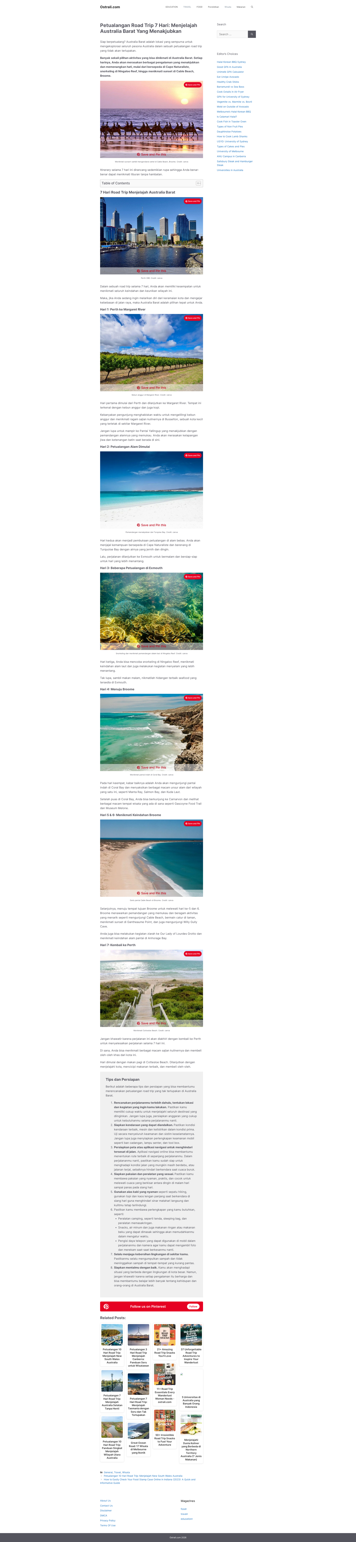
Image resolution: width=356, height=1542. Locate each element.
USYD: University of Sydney (232, 141)
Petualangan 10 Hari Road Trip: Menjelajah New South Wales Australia (143, 1475)
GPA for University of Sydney (233, 96)
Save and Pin (194, 85)
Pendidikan (213, 7)
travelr (184, 1514)
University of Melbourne (230, 151)
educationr (187, 1518)
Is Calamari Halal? (227, 116)
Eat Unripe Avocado (228, 76)
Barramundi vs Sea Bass (230, 86)
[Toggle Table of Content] (197, 183)
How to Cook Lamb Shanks (232, 136)
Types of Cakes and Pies (231, 146)
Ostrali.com (110, 7)
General (108, 1472)
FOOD (199, 7)
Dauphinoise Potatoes (229, 131)
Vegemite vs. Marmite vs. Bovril (234, 101)
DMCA (103, 1515)
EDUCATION (172, 7)
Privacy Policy (107, 1520)
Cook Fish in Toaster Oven (231, 121)
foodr (184, 1509)
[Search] (252, 34)
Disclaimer (106, 1510)
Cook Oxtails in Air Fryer (230, 91)
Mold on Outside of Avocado (233, 106)
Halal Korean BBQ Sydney (231, 62)
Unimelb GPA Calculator (230, 71)
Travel (117, 1472)
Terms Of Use (108, 1525)
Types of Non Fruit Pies (230, 126)
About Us (105, 1500)
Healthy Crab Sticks (228, 81)
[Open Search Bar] (252, 7)
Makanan (241, 7)
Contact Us (106, 1505)
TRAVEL (187, 7)
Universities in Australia (230, 170)
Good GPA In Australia (229, 67)
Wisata (228, 7)
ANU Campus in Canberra (231, 156)
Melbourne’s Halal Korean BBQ (234, 111)
